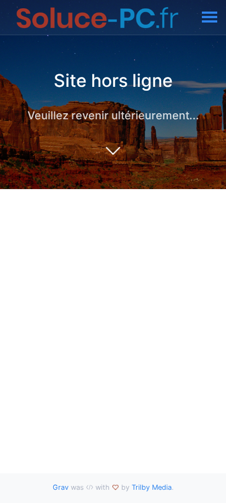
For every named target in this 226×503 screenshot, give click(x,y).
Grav (61, 487)
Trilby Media (152, 487)
